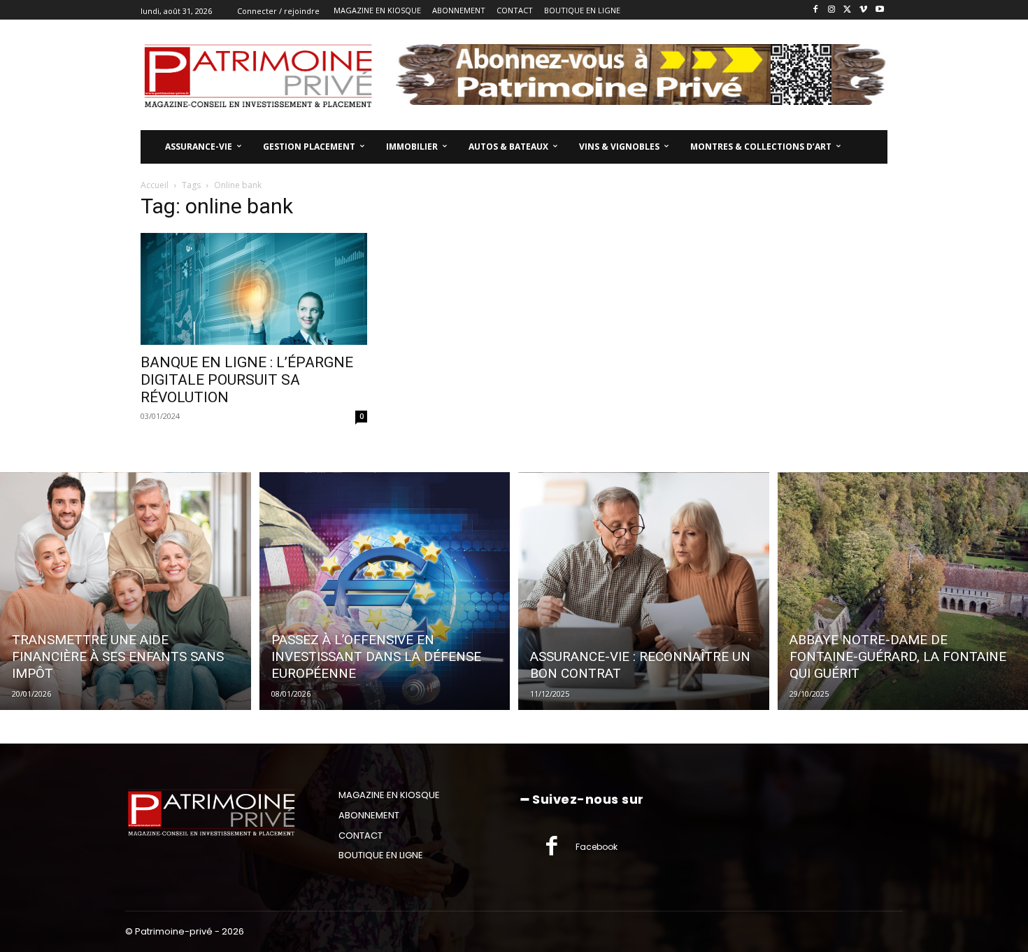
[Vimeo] (863, 10)
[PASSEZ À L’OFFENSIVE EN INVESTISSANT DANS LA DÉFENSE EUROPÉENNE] (385, 591)
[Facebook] (816, 10)
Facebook (596, 847)
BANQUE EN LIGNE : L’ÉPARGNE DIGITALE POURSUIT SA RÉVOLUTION (247, 380)
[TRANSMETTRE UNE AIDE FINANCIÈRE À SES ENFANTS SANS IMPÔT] (125, 591)
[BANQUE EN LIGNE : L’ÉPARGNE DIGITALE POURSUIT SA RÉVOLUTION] (254, 289)
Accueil (155, 185)
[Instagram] (832, 10)
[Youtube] (879, 10)
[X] (848, 10)
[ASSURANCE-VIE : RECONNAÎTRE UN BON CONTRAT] (643, 591)
